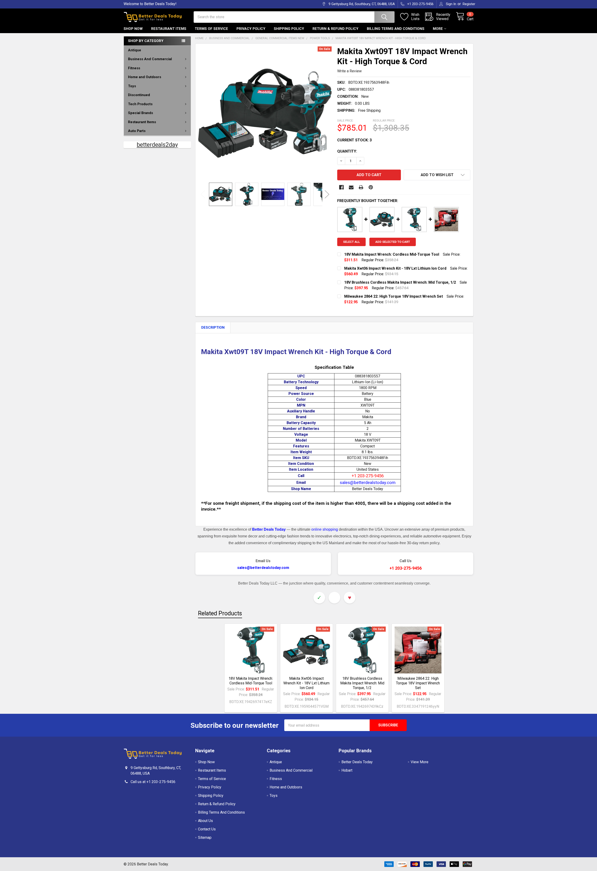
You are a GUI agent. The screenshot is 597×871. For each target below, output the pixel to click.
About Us (205, 821)
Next (327, 194)
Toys (132, 86)
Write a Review (349, 71)
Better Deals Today (357, 762)
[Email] (351, 187)
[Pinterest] (371, 187)
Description (213, 327)
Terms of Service (211, 29)
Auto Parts (137, 131)
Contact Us (207, 829)
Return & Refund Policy (335, 29)
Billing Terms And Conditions (395, 29)
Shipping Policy (289, 29)
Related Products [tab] (220, 613)
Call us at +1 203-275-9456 (153, 782)
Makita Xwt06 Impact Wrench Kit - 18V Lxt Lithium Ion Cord (306, 683)
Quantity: (347, 151)
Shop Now (133, 29)
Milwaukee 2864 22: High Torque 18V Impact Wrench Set (418, 683)
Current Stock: (354, 140)
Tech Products (140, 104)
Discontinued (139, 95)
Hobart (346, 770)
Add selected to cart (392, 242)
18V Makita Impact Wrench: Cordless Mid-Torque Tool (251, 680)
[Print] (361, 187)
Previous (203, 194)
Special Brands (140, 113)
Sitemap (205, 837)
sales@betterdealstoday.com (263, 567)
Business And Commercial (150, 59)
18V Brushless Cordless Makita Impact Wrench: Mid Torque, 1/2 (362, 683)
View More (419, 762)
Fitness (134, 68)
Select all (351, 242)
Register (469, 4)
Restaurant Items (168, 29)
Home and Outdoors (144, 77)
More (438, 29)
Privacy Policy (250, 29)
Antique (134, 50)
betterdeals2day (157, 144)
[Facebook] (341, 187)
